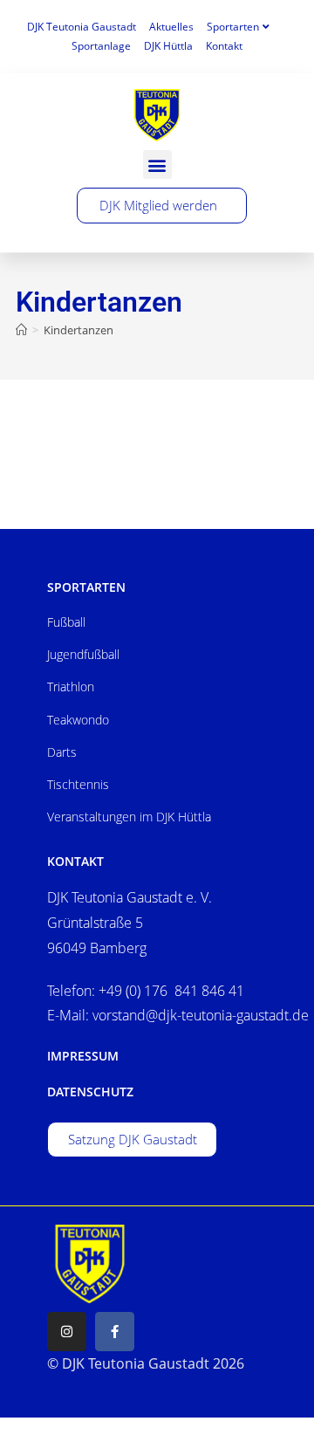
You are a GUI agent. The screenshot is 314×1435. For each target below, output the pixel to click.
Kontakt (224, 45)
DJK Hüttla (168, 45)
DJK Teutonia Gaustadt (81, 26)
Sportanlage (101, 45)
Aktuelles (171, 26)
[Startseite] (21, 330)
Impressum (83, 1055)
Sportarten (233, 26)
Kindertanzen (78, 330)
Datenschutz (90, 1091)
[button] (157, 164)
